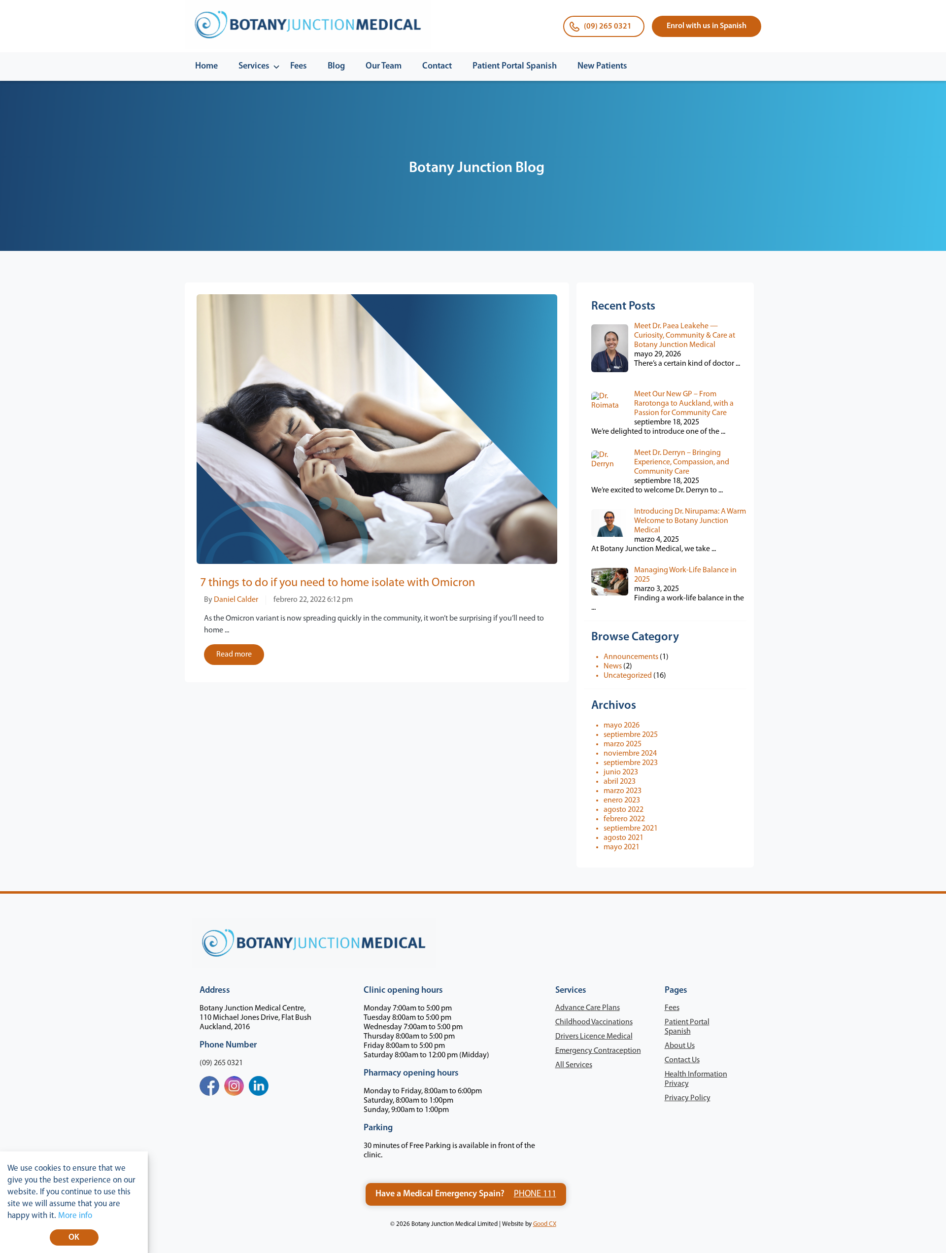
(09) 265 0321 (608, 27)
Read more (234, 655)
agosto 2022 (623, 810)
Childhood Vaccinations (594, 1022)
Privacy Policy (687, 1098)
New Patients (602, 66)
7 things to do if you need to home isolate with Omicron (337, 583)
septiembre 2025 (631, 735)
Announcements (631, 657)
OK (73, 1237)
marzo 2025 (623, 744)
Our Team (384, 66)
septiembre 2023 (631, 763)
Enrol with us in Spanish (706, 26)
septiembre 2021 (631, 829)
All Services (573, 1065)
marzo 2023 (623, 791)
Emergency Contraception (598, 1051)
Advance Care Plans (587, 1008)
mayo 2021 (622, 847)
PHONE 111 (535, 1194)
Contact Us (682, 1060)
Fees (298, 66)
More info (75, 1216)
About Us (680, 1046)
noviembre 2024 (630, 754)
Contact (437, 66)
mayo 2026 (622, 726)
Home (206, 66)
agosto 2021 (623, 838)
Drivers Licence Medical (594, 1037)
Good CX (544, 1224)
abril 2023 (620, 782)
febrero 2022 (624, 819)
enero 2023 (622, 800)
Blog (336, 66)
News (613, 666)
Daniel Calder (236, 600)
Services (254, 66)
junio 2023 (621, 772)
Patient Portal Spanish (515, 66)
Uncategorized (628, 676)
